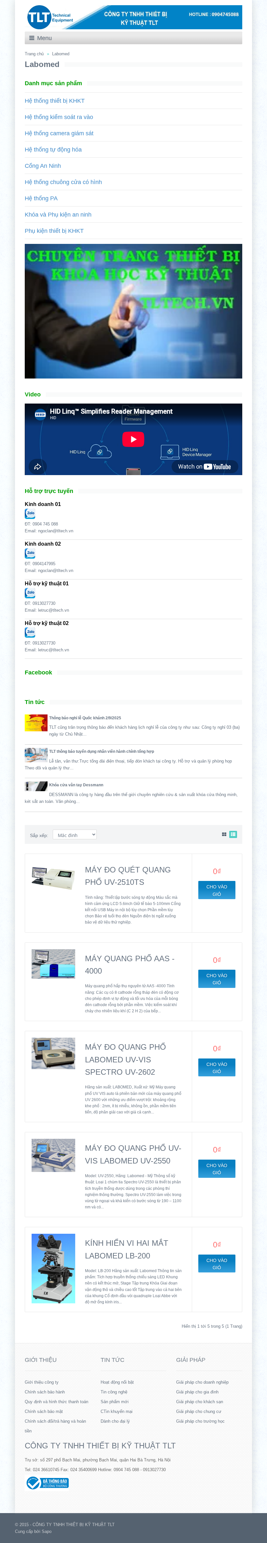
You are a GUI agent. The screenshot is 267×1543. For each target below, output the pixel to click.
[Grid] (224, 834)
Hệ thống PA (41, 198)
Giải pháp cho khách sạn (199, 1401)
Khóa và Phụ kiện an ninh (58, 214)
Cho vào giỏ (216, 890)
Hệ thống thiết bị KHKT (55, 101)
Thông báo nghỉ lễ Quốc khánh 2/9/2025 (85, 718)
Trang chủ (34, 53)
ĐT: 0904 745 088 (41, 524)
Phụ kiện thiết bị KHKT (54, 231)
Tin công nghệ (114, 1392)
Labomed (60, 53)
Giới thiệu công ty (42, 1382)
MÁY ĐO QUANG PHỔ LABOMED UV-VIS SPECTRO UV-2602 (125, 1059)
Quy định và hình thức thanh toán (56, 1401)
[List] (233, 834)
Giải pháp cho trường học (200, 1421)
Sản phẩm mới (115, 1401)
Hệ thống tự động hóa (53, 149)
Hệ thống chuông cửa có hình (63, 182)
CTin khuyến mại (117, 1411)
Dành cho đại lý (115, 1421)
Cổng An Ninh (43, 166)
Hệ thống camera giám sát (59, 133)
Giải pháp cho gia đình (197, 1392)
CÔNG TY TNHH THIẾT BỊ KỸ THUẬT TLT (100, 1445)
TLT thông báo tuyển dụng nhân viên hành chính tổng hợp (101, 751)
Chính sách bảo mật (44, 1411)
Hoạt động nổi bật (117, 1382)
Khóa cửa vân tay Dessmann (76, 785)
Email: (31, 530)
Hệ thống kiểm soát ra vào (59, 117)
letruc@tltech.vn (53, 610)
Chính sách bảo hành (45, 1392)
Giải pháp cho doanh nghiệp (202, 1382)
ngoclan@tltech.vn (55, 530)
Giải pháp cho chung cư (198, 1411)
